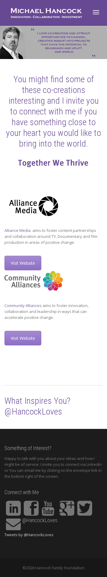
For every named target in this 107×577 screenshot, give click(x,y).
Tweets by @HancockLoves (29, 534)
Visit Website (23, 263)
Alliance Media (18, 230)
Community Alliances (23, 305)
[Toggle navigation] (96, 12)
